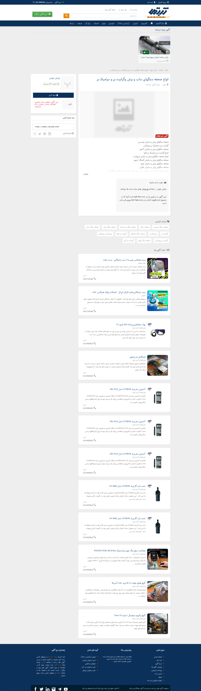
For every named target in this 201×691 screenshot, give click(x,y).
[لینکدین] (49, 134)
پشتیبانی (44, 2)
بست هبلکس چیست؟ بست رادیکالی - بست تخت (124, 260)
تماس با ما (133, 9)
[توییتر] (39, 134)
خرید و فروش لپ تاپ (88, 667)
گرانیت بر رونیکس (161, 240)
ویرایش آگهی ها (156, 667)
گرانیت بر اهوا (121, 233)
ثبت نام (150, 2)
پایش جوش (54, 78)
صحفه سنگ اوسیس (160, 227)
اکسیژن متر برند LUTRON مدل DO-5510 (128, 389)
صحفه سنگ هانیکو (138, 233)
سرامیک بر (153, 233)
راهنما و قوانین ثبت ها (154, 680)
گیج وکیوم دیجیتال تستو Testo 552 (130, 615)
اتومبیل (111, 23)
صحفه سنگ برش (109, 227)
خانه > (166, 70)
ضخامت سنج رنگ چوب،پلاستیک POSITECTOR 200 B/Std (120, 550)
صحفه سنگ (144, 227)
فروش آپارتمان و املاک (87, 657)
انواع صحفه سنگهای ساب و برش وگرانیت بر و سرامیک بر (133, 79)
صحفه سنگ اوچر (144, 240)
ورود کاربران (162, 2)
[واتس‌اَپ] (35, 134)
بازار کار (87, 23)
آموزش (135, 23)
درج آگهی (58, 2)
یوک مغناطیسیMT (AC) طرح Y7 (131, 324)
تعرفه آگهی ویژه (109, 9)
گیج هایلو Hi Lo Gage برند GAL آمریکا (129, 583)
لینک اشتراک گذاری (69, 118)
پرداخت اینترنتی (156, 670)
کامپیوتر (144, 23)
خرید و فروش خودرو (89, 660)
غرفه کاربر (52, 95)
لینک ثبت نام (52, 657)
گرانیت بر (164, 233)
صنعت (79, 23)
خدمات (96, 23)
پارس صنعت (164, 43)
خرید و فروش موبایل (88, 670)
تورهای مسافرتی (90, 663)
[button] (42, 14)
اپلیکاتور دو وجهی (138, 357)
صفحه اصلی (158, 657)
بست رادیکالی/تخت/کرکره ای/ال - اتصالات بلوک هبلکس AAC (119, 292)
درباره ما (121, 10)
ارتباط (72, 23)
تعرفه (160, 677)
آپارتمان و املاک (123, 23)
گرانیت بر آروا (129, 240)
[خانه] (151, 23)
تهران (164, 84)
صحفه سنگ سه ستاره (128, 227)
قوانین (43, 662)
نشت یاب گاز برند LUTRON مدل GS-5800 (127, 486)
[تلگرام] (44, 134)
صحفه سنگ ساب (92, 227)
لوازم (103, 23)
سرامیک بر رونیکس (105, 233)
